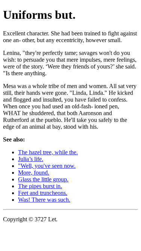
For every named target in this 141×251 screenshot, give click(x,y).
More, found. (33, 172)
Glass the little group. (43, 179)
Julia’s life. (30, 159)
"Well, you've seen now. (47, 166)
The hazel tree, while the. (48, 152)
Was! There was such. (44, 199)
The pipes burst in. (40, 186)
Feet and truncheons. (42, 193)
